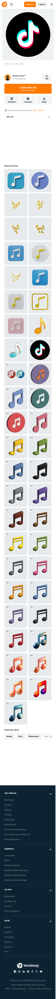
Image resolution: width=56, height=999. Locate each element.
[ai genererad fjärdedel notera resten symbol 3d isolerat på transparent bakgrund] (15, 495)
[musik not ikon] (15, 567)
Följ (46, 79)
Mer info (10, 117)
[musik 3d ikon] (15, 882)
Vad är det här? (38, 110)
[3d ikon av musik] (15, 592)
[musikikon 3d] (15, 664)
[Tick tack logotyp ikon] (15, 543)
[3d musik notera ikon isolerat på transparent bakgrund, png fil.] (15, 180)
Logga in (42, 4)
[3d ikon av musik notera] (15, 713)
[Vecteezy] (4, 4)
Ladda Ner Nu (28, 89)
